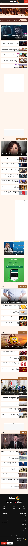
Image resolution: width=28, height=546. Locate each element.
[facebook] (24, 506)
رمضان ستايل (22, 332)
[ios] (9, 502)
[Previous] (22, 247)
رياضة (25, 520)
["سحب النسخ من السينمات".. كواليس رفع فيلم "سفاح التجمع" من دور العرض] (23, 43)
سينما (18, 42)
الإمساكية (21, 15)
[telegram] (24, 509)
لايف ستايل (24, 522)
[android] (18, 502)
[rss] (9, 509)
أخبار (25, 516)
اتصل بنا (7, 518)
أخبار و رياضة (22, 378)
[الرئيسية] (14, 1)
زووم (25, 33)
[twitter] (19, 506)
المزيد (3, 139)
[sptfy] (14, 509)
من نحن (7, 516)
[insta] (14, 506)
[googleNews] (4, 509)
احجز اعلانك (6, 520)
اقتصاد (25, 518)
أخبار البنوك (24, 524)
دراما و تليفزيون (21, 139)
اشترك (4, 543)
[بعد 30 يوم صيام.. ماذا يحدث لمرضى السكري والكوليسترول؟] (23, 66)
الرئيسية (26, 15)
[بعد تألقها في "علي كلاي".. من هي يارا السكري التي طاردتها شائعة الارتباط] (23, 55)
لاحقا (10, 543)
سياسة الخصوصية (5, 522)
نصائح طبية (17, 59)
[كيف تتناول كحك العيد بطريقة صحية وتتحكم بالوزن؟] (23, 60)
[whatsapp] (4, 506)
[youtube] (9, 506)
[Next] (5, 247)
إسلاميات (24, 530)
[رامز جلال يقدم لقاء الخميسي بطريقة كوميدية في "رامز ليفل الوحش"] (23, 49)
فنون (25, 526)
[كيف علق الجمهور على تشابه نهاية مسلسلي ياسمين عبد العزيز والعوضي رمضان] (14, 32)
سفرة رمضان (22, 286)
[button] (26, 1)
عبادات (3, 15)
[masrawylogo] (14, 498)
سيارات (25, 528)
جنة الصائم (23, 432)
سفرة (8, 15)
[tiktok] (19, 509)
